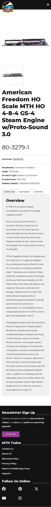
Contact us (7, 449)
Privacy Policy (9, 463)
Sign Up (10, 434)
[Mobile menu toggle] (48, 4)
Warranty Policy (10, 458)
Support (38, 192)
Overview (9, 192)
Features (24, 192)
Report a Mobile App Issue (16, 468)
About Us (7, 453)
